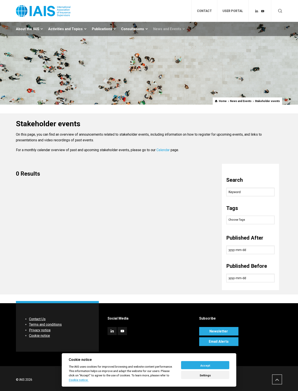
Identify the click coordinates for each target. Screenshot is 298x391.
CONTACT (204, 11)
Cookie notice (39, 336)
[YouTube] (262, 11)
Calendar (163, 150)
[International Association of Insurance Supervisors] (43, 11)
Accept (205, 365)
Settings (205, 375)
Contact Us (37, 319)
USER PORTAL (233, 11)
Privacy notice (40, 330)
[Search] (279, 11)
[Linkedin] (257, 11)
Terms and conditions (45, 324)
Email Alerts (219, 341)
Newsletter (218, 331)
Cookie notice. (79, 380)
